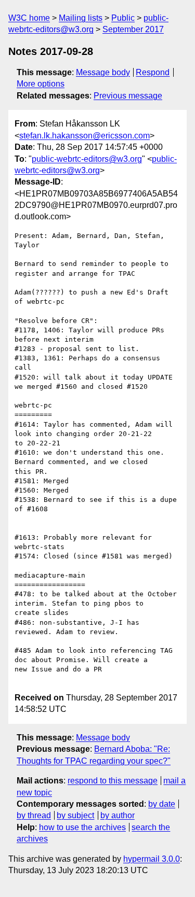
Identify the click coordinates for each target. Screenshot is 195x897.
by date (161, 804)
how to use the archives (82, 827)
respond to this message (113, 780)
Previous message (128, 95)
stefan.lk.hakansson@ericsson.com (84, 135)
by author (117, 815)
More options (40, 83)
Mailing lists (80, 17)
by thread (34, 815)
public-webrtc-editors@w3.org (87, 159)
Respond (153, 72)
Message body (103, 72)
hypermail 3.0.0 (151, 858)
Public (123, 17)
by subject (75, 815)
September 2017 (133, 29)
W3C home (29, 17)
